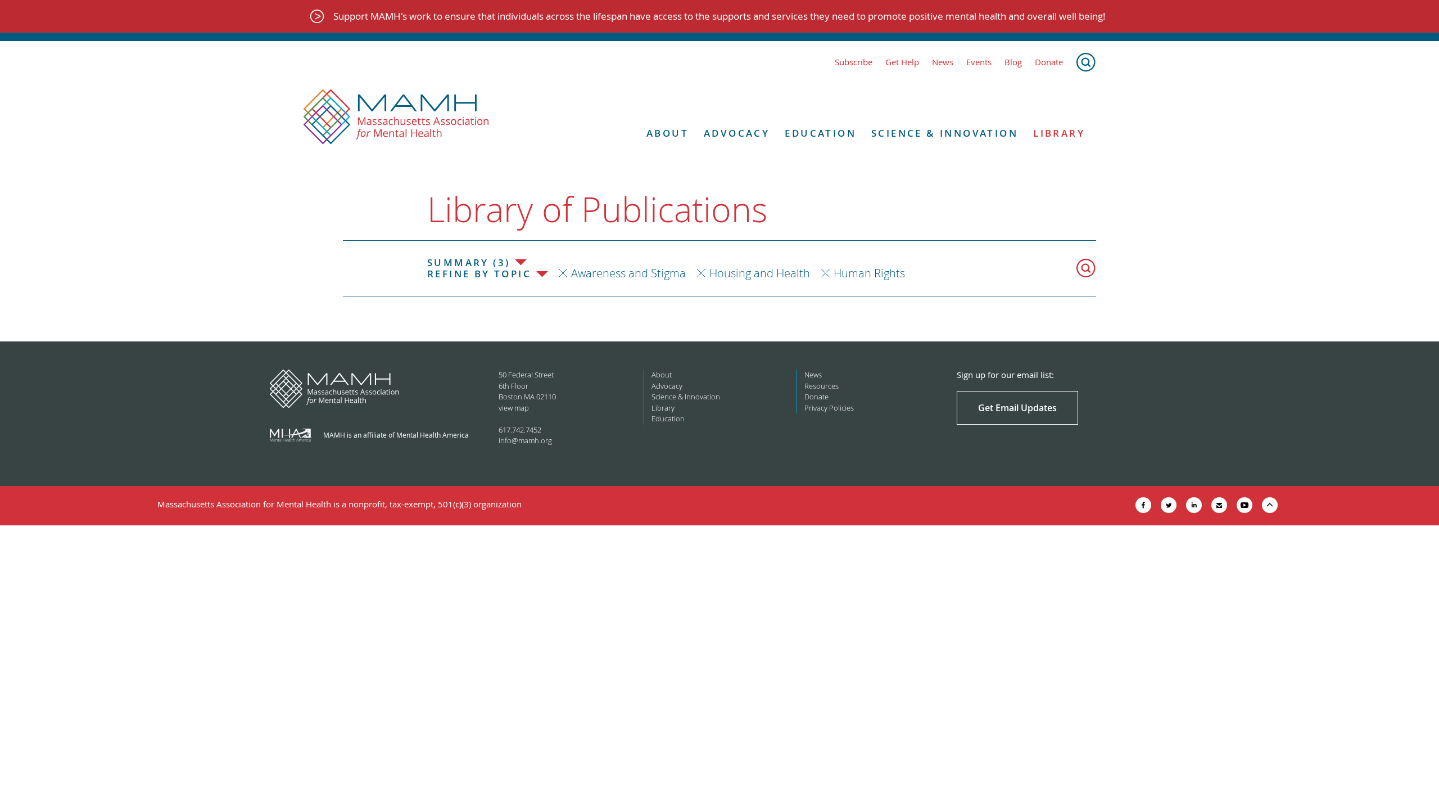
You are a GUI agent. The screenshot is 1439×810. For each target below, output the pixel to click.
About (667, 133)
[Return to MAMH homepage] (396, 117)
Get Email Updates (1017, 408)
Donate (1049, 62)
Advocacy (737, 133)
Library (1059, 133)
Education (820, 133)
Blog (1013, 62)
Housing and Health (759, 273)
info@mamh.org (525, 440)
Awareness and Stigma (628, 273)
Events (979, 62)
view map (514, 408)
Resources (821, 386)
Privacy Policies (829, 408)
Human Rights (869, 273)
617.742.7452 (520, 430)
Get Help (902, 62)
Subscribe (853, 62)
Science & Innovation (944, 133)
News (942, 62)
